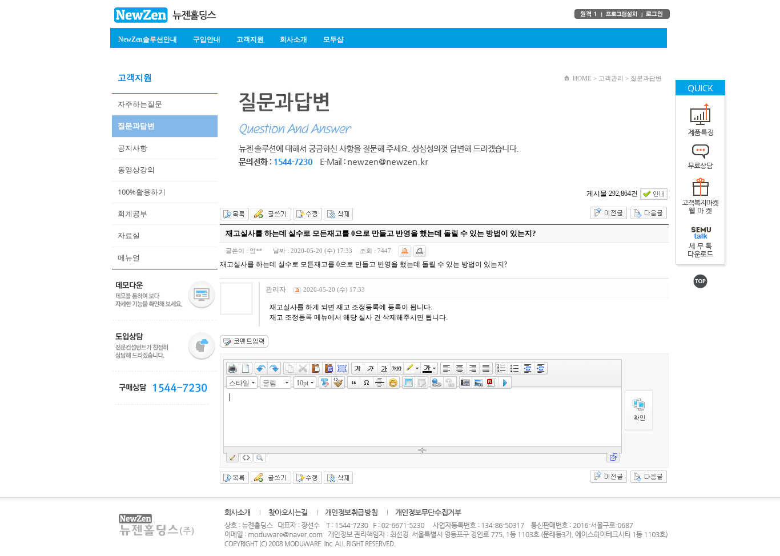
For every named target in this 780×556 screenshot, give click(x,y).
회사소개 (293, 39)
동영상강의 (136, 169)
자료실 (129, 235)
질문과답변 (136, 125)
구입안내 (206, 39)
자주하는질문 (140, 104)
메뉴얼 (129, 257)
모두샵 (333, 39)
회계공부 (132, 213)
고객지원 (250, 39)
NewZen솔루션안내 (147, 39)
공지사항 (132, 148)
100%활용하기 (142, 192)
